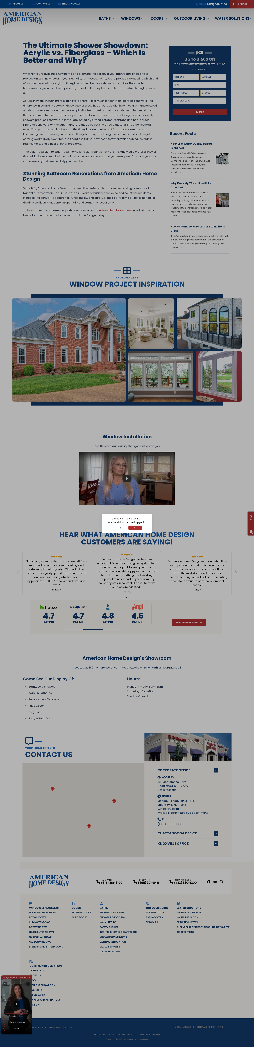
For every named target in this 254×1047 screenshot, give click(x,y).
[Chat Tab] (127, 523)
